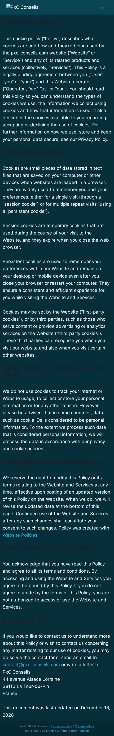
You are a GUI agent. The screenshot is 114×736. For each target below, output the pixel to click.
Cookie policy (84, 726)
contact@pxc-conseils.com (31, 664)
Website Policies (20, 535)
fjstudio (65, 731)
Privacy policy (62, 726)
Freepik (51, 731)
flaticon (83, 731)
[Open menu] (102, 7)
